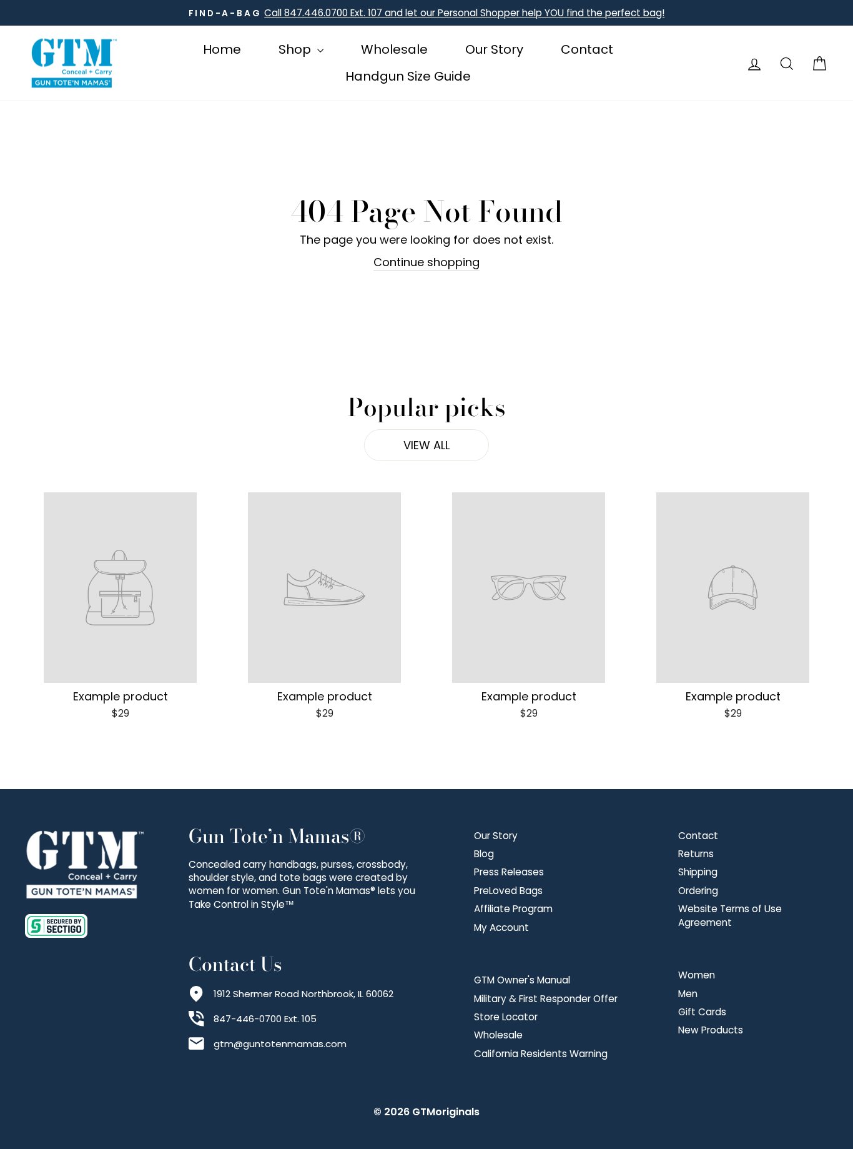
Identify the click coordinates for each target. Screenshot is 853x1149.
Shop (296, 49)
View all (426, 445)
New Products (710, 1030)
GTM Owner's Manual (522, 980)
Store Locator (506, 1016)
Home (222, 49)
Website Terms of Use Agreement (730, 915)
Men (688, 993)
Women (696, 975)
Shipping (697, 871)
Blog (484, 853)
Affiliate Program (513, 908)
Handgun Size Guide (408, 76)
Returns (696, 853)
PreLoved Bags (508, 890)
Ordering (698, 890)
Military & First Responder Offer (546, 998)
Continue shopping (426, 262)
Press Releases (509, 871)
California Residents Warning (541, 1053)
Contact (587, 49)
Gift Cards (702, 1011)
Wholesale (394, 49)
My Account (501, 927)
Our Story (494, 49)
